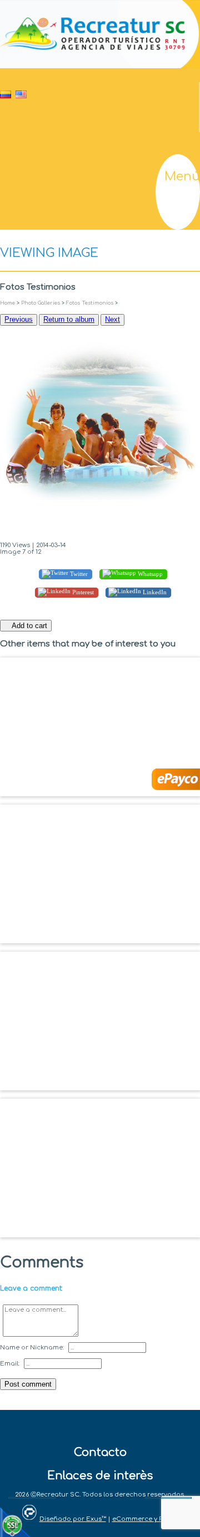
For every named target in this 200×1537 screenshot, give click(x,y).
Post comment (28, 1384)
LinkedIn (154, 592)
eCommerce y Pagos (145, 1519)
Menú (182, 176)
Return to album (68, 319)
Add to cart (28, 625)
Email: (9, 1363)
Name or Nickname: (32, 1347)
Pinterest (82, 592)
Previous (18, 319)
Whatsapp (149, 573)
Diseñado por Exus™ (72, 1519)
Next (112, 319)
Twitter (78, 573)
